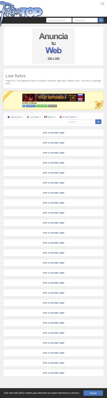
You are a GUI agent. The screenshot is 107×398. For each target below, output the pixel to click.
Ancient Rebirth (69, 117)
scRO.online (29, 103)
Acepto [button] (93, 393)
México (51, 117)
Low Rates (35, 117)
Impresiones (16, 117)
